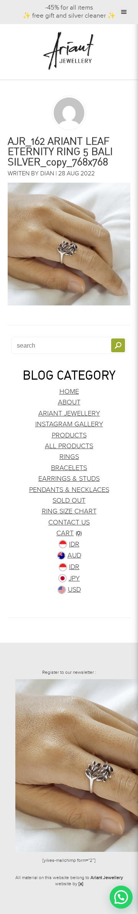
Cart (69, 533)
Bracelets (69, 468)
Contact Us (69, 522)
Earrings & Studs (69, 479)
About (69, 402)
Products (69, 435)
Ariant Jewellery (69, 413)
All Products (69, 446)
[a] (81, 883)
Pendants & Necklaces (69, 490)
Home (69, 392)
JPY (74, 578)
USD (74, 590)
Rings (69, 457)
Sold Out (69, 501)
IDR (74, 544)
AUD (74, 555)
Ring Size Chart (69, 511)
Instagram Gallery (69, 424)
